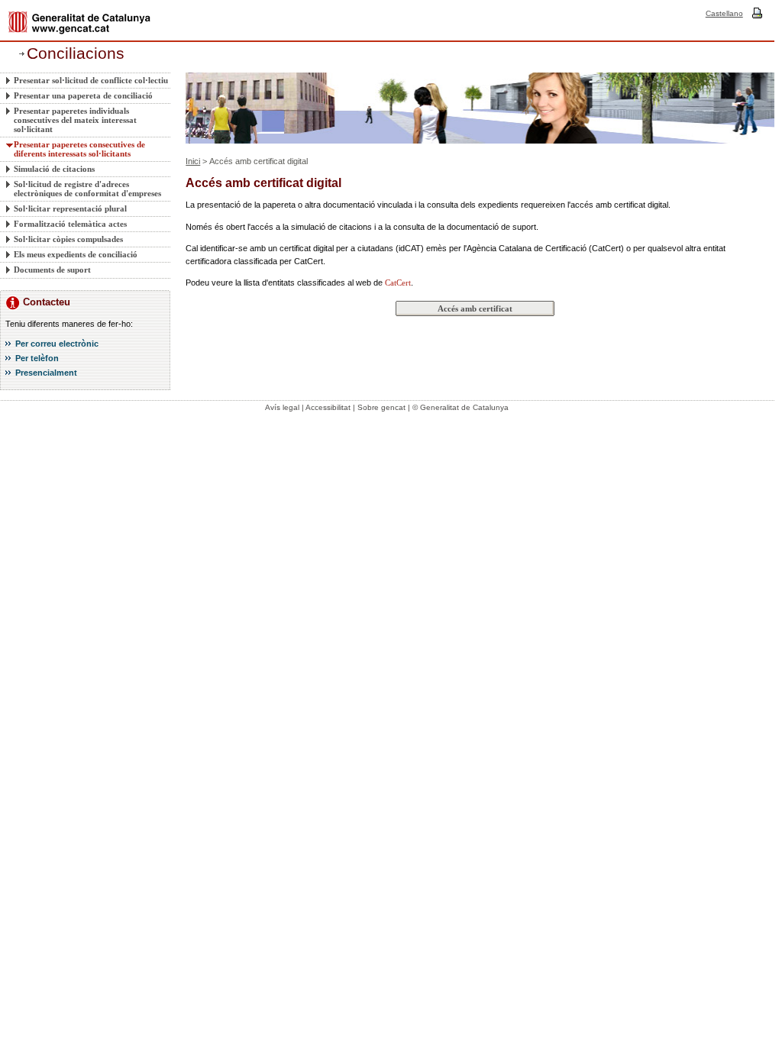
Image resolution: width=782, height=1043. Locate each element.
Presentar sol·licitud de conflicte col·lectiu (91, 80)
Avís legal (282, 407)
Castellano (724, 13)
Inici (193, 161)
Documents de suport (52, 269)
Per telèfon (37, 358)
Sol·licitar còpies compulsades (68, 239)
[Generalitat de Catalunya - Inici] (79, 22)
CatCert (398, 282)
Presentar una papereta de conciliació (83, 95)
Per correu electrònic (57, 343)
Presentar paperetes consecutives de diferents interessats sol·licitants (79, 149)
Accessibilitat (328, 407)
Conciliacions (75, 53)
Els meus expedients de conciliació (75, 254)
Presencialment (46, 372)
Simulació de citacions (54, 168)
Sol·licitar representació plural (70, 208)
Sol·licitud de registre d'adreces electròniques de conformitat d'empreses (87, 188)
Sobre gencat (381, 407)
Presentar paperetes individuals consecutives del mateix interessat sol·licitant (75, 120)
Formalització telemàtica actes (70, 223)
